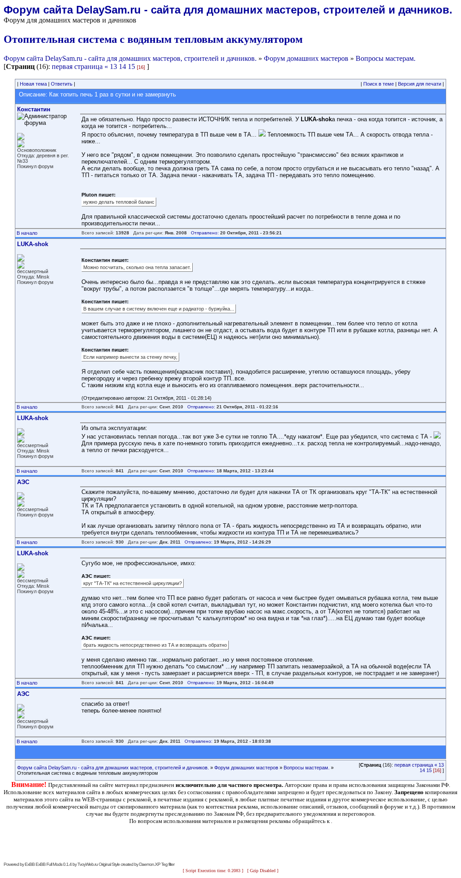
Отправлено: (205, 232)
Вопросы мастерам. (386, 58)
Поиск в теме (378, 84)
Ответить (61, 84)
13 (113, 66)
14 (122, 66)
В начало (27, 233)
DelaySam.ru (108, 10)
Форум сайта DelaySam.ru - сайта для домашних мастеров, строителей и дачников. (130, 58)
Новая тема (33, 84)
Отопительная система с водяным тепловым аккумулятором (153, 39)
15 (131, 66)
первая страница (77, 66)
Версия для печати (419, 84)
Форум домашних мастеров (306, 58)
